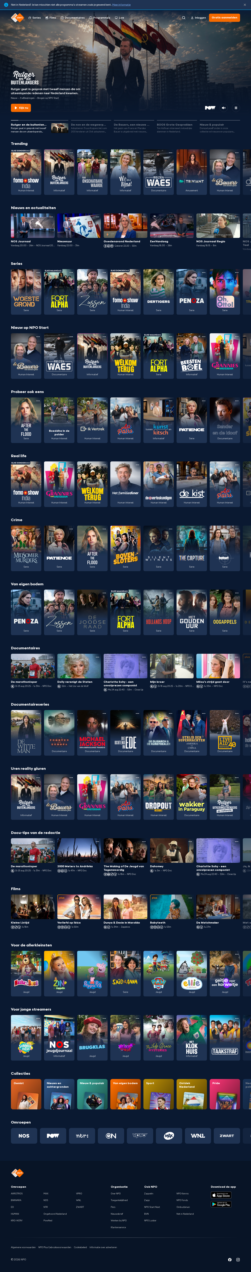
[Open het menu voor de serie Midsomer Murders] (38, 529)
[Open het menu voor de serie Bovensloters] (137, 529)
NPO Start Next (152, 1207)
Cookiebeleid (80, 1247)
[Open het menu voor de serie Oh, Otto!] (237, 272)
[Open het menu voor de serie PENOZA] (203, 272)
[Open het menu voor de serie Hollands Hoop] (170, 593)
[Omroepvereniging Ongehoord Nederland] (111, 1136)
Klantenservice (118, 1227)
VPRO (79, 1193)
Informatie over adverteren (103, 1247)
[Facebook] (230, 1260)
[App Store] (221, 1195)
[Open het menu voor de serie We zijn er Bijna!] (137, 153)
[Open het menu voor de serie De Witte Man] (38, 713)
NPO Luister (150, 1220)
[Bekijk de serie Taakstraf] (225, 1038)
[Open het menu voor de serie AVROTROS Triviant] (203, 153)
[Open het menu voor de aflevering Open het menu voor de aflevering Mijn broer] (190, 657)
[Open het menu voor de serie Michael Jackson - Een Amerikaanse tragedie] (104, 713)
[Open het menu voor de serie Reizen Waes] (170, 153)
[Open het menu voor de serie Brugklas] (104, 1018)
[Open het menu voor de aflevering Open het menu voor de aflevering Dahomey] (190, 842)
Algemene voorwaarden (23, 1247)
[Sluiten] (245, 5)
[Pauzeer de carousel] (236, 108)
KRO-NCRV (16, 1220)
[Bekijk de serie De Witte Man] (26, 733)
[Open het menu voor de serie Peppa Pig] (104, 954)
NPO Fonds (182, 1200)
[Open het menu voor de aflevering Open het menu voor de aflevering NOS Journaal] (51, 217)
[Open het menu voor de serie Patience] (203, 401)
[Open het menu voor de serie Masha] (38, 954)
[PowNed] (53, 1136)
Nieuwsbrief (117, 1214)
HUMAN (15, 1214)
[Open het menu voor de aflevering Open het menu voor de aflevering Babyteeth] (190, 898)
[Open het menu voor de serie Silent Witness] (170, 529)
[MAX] (169, 1136)
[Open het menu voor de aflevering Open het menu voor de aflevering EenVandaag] (190, 217)
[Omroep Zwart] (227, 1136)
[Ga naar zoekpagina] (183, 18)
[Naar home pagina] (17, 17)
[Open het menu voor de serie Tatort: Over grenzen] (237, 529)
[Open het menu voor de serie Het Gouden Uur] (203, 593)
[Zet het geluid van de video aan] (224, 108)
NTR (46, 1207)
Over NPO (116, 1193)
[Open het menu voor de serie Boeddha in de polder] (71, 401)
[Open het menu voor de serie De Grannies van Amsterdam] (237, 337)
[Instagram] (238, 1260)
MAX (46, 1193)
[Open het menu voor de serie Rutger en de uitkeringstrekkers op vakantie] (237, 778)
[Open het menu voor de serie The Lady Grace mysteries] (170, 1018)
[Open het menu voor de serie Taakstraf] (237, 1018)
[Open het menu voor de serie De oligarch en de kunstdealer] (170, 713)
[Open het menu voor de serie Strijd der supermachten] (203, 713)
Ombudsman (183, 1207)
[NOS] (24, 1136)
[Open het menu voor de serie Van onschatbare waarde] (104, 153)
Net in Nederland (185, 1214)
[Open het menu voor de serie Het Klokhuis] (203, 1018)
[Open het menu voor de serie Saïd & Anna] (137, 954)
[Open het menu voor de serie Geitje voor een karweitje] (237, 954)
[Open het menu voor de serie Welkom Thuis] (137, 1018)
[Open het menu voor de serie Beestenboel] (203, 337)
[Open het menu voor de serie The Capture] (203, 529)
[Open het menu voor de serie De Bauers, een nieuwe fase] (237, 153)
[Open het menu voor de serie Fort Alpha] (71, 272)
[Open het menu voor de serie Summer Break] (38, 1018)
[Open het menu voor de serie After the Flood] (38, 401)
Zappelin (148, 1193)
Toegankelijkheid (119, 1200)
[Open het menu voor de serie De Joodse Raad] (104, 593)
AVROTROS (17, 1193)
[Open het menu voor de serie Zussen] (104, 272)
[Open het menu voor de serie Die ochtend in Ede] (137, 713)
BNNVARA (16, 1200)
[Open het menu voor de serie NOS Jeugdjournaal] (71, 1018)
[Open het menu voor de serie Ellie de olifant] (203, 954)
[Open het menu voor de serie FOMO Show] (38, 153)
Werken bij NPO (119, 1220)
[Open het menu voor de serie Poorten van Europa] (71, 713)
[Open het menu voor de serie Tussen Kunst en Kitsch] (170, 401)
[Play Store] (221, 1204)
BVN (146, 1214)
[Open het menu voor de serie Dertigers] (170, 272)
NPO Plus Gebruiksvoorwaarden (54, 1247)
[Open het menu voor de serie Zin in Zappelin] (71, 954)
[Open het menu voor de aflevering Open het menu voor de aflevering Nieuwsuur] (97, 217)
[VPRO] (140, 1136)
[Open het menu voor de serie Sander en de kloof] (237, 401)
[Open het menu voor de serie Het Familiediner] (137, 465)
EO (12, 1207)
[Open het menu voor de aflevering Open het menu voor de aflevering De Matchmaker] (237, 898)
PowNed (48, 1220)
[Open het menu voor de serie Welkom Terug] (137, 337)
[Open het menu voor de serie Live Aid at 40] (237, 713)
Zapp (147, 1200)
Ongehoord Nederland (55, 1214)
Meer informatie (121, 4)
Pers (113, 1207)
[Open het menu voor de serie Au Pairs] (137, 401)
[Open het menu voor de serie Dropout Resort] (170, 778)
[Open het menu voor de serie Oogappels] (237, 593)
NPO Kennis (183, 1193)
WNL (78, 1200)
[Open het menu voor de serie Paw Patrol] (170, 954)
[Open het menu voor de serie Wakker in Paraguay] (203, 778)
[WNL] (198, 1136)
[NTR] (82, 1136)
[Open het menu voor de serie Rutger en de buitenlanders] (71, 153)
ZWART (80, 1207)
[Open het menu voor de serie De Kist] (203, 465)
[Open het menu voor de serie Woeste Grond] (38, 272)
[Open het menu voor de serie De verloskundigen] (170, 465)
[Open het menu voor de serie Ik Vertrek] (104, 401)
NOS (46, 1200)
